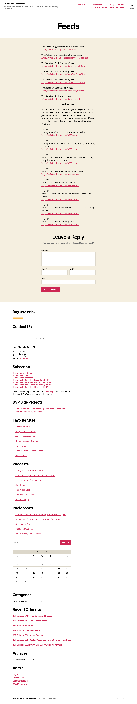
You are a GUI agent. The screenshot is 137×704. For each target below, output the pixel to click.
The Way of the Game (25, 495)
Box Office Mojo (22, 427)
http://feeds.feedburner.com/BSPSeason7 (60, 213)
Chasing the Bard (23, 524)
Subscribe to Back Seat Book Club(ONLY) (31, 380)
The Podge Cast (22, 490)
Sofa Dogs (20, 485)
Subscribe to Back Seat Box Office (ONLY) (32, 382)
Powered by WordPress (47, 699)
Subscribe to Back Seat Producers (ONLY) (32, 385)
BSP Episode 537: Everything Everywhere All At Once (37, 645)
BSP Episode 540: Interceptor (26, 630)
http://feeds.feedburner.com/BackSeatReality (61, 99)
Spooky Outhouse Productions (29, 451)
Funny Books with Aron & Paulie (29, 470)
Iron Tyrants (20, 446)
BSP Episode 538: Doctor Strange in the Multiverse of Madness (42, 640)
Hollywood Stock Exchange (27, 441)
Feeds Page (49, 392)
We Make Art (21, 455)
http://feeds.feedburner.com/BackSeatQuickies (62, 91)
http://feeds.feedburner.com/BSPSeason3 (60, 163)
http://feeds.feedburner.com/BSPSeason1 (60, 135)
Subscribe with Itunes (22, 373)
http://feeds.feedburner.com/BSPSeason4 (60, 174)
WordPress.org (20, 684)
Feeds (112, 7)
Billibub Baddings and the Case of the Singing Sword (39, 519)
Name (44, 269)
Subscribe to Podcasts (23, 378)
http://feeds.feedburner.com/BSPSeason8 (60, 224)
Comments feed (20, 681)
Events (104, 7)
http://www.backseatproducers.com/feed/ (60, 49)
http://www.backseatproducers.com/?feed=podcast (64, 58)
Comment (45, 250)
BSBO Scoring (109, 5)
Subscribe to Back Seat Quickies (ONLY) (31, 387)
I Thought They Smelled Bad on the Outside (35, 475)
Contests (120, 5)
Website (44, 278)
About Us (81, 5)
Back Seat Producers (14, 4)
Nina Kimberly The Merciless (28, 534)
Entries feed (18, 678)
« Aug (16, 586)
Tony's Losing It (22, 499)
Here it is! (23, 358)
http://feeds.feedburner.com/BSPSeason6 (60, 199)
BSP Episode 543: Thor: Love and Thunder (32, 616)
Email (71, 269)
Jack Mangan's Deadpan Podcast (30, 480)
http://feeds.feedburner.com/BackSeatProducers (63, 82)
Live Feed (120, 7)
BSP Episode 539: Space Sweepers (29, 635)
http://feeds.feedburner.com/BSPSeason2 (60, 149)
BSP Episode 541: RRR (23, 625)
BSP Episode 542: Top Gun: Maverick (30, 621)
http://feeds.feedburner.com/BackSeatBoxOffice (63, 74)
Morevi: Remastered (24, 529)
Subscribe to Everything (23, 375)
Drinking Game (94, 7)
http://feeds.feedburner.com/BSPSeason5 (60, 185)
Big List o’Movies (95, 5)
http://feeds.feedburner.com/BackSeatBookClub (63, 66)
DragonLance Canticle (25, 431)
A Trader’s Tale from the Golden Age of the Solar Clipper (40, 514)
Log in (15, 674)
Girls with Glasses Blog (25, 436)
